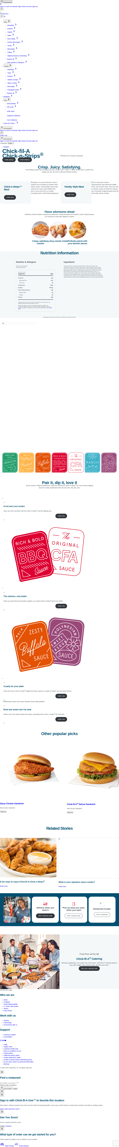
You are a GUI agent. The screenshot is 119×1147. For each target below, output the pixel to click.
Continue (8, 1126)
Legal (5, 1044)
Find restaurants (7, 2)
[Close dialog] (2, 1072)
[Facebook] (3, 1041)
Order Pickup (9, 1146)
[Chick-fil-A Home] (4, 14)
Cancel (2, 1126)
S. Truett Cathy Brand (10, 1006)
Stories (5, 1008)
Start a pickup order (73, 916)
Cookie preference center (12, 1057)
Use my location (7, 1088)
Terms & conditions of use (12, 1051)
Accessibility (7, 1037)
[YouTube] (5, 1041)
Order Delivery (23, 1146)
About (5, 1000)
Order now (3, 135)
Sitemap (6, 1064)
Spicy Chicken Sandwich (12, 803)
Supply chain (7, 1047)
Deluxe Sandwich (81, 804)
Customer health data (10, 1049)
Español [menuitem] (6, 147)
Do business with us (10, 1025)
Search (15, 1088)
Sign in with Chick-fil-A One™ (10, 1109)
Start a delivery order (45, 916)
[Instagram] (1, 1041)
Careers (6, 1020)
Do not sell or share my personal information (18, 1062)
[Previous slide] (4, 502)
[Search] (1, 9)
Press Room (7, 1011)
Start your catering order (89, 968)
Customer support (9, 1035)
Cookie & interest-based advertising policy (17, 1060)
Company (6, 1002)
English (10, 143)
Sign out (35, 6)
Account (29, 6)
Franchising (7, 1023)
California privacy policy (11, 1055)
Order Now (10, 197)
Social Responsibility (10, 1004)
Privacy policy (8, 1053)
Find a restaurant (102, 914)
